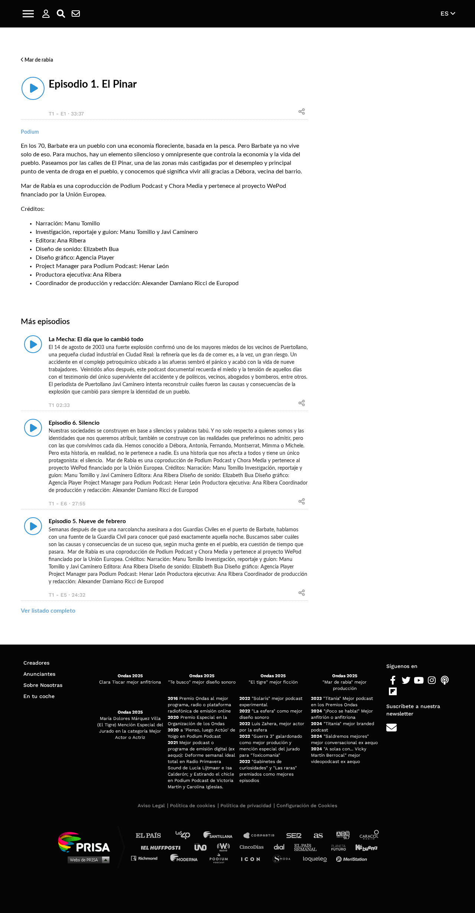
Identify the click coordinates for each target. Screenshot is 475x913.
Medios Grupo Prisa (86, 859)
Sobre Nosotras (42, 685)
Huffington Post (162, 846)
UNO (203, 846)
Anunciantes (39, 674)
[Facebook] (392, 680)
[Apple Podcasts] (444, 680)
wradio (225, 846)
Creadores (36, 663)
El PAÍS (152, 835)
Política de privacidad (245, 805)
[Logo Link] (237, 14)
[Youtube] (418, 680)
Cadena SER (294, 835)
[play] (33, 88)
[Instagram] (431, 680)
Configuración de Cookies (306, 805)
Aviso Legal (151, 805)
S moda (284, 858)
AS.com (318, 835)
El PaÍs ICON (253, 858)
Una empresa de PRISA (87, 841)
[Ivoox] (405, 691)
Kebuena (363, 846)
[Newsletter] (75, 13)
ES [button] (445, 13)
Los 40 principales (188, 835)
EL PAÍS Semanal (309, 846)
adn (342, 835)
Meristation (352, 858)
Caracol (370, 835)
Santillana (223, 835)
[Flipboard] (392, 691)
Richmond (148, 858)
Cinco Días (253, 846)
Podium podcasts (221, 858)
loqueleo (317, 858)
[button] (28, 13)
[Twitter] (405, 680)
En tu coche (39, 696)
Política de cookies (192, 805)
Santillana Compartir (262, 835)
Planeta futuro (336, 846)
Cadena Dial (281, 846)
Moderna (184, 858)
